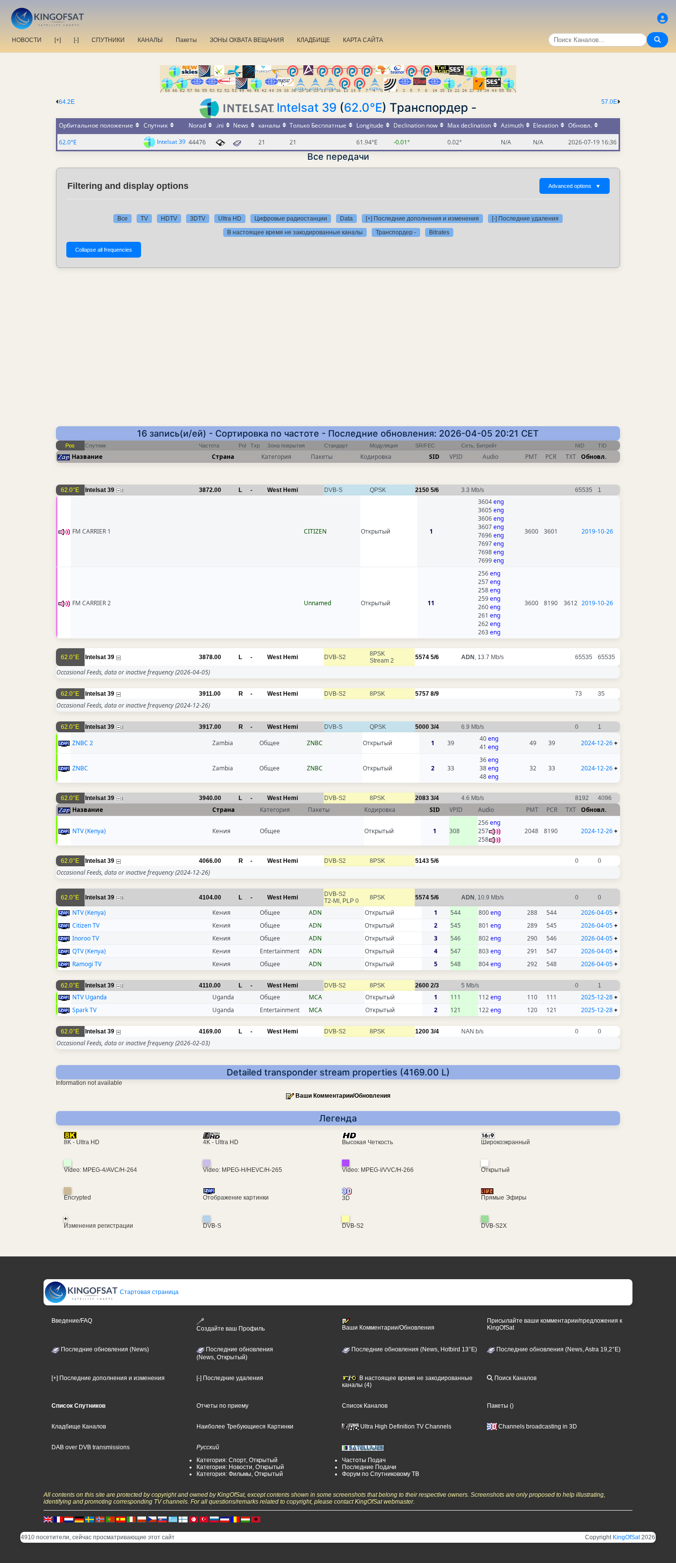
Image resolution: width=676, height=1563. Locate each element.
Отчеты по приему (222, 1405)
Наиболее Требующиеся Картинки (244, 1426)
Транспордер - (396, 232)
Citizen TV (85, 925)
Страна (223, 456)
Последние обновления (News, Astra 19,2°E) (558, 1349)
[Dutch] (68, 1519)
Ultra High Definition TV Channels (405, 1426)
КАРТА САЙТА (363, 40)
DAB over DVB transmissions (90, 1447)
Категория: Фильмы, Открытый (239, 1474)
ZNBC (80, 768)
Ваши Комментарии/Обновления (342, 1095)
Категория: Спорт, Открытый (237, 1460)
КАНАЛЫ (150, 40)
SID (434, 456)
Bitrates (439, 232)
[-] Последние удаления (525, 218)
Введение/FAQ (71, 1320)
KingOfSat (626, 1537)
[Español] (120, 1519)
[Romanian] (235, 1519)
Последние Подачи (369, 1467)
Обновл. (593, 456)
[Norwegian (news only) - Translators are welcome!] (100, 1519)
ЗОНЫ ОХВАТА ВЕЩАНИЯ (247, 40)
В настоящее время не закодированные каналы (295, 232)
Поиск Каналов (514, 1378)
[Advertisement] (338, 352)
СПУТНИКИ (108, 40)
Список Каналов (364, 1405)
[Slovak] (162, 1519)
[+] (57, 40)
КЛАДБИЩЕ (313, 40)
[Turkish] (203, 1519)
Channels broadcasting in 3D (537, 1426)
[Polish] (141, 1519)
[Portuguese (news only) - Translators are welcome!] (110, 1519)
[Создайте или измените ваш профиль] (662, 18)
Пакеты (186, 40)
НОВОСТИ (27, 40)
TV (144, 218)
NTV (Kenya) (89, 831)
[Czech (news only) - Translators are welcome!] (151, 1519)
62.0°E (363, 107)
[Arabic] (193, 1519)
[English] (48, 1519)
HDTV (169, 218)
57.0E (609, 101)
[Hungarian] (245, 1519)
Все (122, 218)
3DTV (197, 218)
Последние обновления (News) (104, 1349)
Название (87, 456)
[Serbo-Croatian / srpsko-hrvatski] (224, 1519)
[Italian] (131, 1519)
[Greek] (172, 1519)
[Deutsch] (79, 1519)
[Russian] (214, 1519)
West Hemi (282, 490)
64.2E (67, 101)
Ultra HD (229, 218)
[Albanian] (255, 1519)
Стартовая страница (148, 1292)
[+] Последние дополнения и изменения (422, 218)
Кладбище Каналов (78, 1426)
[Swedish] (89, 1519)
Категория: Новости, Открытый (240, 1467)
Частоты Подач (364, 1460)
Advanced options (574, 186)
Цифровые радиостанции (290, 218)
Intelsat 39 (307, 107)
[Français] (58, 1519)
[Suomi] (183, 1519)
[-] (76, 40)
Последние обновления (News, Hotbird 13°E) (413, 1349)
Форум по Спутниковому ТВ (380, 1474)
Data (346, 218)
